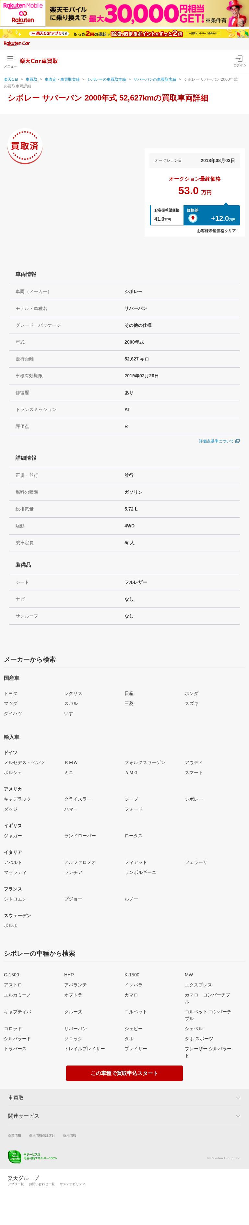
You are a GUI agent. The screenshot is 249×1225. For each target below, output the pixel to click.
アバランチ (75, 984)
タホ (129, 1038)
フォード (133, 809)
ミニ (68, 772)
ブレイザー (135, 1048)
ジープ (131, 799)
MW (189, 974)
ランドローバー (80, 835)
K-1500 (131, 974)
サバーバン (75, 1028)
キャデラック (17, 799)
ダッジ (11, 809)
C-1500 (11, 974)
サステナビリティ (73, 1184)
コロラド (13, 1028)
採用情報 (69, 1135)
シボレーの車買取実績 (106, 79)
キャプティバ (17, 1011)
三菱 (129, 703)
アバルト (13, 862)
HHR (69, 974)
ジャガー (13, 835)
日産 (129, 693)
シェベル (194, 1028)
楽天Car (11, 79)
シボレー (194, 799)
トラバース (15, 1048)
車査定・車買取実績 (62, 79)
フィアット (135, 862)
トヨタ (11, 693)
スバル (71, 703)
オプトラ (73, 994)
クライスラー (77, 799)
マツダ (11, 703)
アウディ (194, 762)
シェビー (133, 1028)
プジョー (73, 898)
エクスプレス (198, 984)
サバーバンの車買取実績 (155, 79)
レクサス (73, 693)
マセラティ (15, 872)
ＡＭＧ (131, 772)
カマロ (131, 994)
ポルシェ (13, 772)
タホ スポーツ (199, 1038)
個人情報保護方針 (42, 1135)
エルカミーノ (17, 994)
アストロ (13, 984)
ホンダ (191, 693)
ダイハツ (13, 713)
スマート (194, 772)
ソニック (73, 1038)
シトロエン (15, 898)
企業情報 (14, 1135)
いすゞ (71, 713)
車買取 (31, 79)
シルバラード (17, 1038)
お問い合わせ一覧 (42, 1184)
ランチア (73, 872)
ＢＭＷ (71, 762)
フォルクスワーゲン (144, 762)
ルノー (131, 898)
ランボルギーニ (140, 872)
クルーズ (73, 1011)
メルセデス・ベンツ (24, 762)
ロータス (133, 835)
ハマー (71, 809)
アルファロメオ (80, 862)
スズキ (191, 703)
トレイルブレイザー (84, 1048)
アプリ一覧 (16, 1184)
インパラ (133, 984)
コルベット (135, 1011)
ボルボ (11, 925)
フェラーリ (196, 862)
